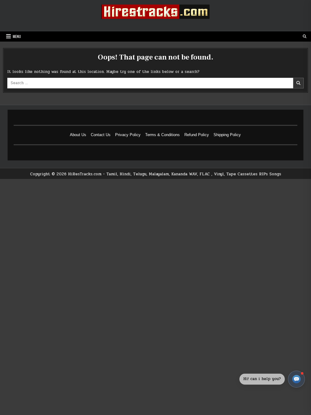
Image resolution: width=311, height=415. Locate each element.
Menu (17, 36)
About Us (78, 134)
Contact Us (101, 134)
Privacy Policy (128, 134)
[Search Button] (304, 36)
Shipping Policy (227, 134)
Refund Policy (196, 134)
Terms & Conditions (162, 134)
